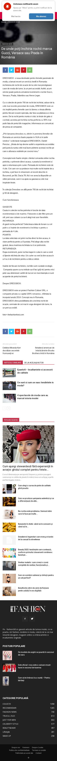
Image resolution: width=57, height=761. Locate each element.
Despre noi (16, 747)
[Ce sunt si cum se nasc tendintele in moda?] (9, 385)
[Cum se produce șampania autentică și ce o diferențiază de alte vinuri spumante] (9, 501)
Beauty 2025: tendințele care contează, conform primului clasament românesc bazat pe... (35, 552)
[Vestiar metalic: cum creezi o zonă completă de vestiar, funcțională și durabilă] (9, 565)
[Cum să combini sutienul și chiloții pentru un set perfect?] (9, 578)
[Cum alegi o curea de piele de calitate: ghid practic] (9, 489)
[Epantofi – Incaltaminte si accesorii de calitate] (9, 372)
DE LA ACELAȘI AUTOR (34, 363)
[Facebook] (25, 618)
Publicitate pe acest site (24, 753)
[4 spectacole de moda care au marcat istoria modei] (9, 398)
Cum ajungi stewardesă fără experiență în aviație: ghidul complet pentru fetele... (28, 468)
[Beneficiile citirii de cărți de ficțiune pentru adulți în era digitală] (9, 591)
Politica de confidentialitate (19, 750)
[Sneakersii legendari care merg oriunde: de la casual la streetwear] (9, 540)
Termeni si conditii (39, 750)
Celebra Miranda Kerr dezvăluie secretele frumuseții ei (12, 351)
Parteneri (26, 747)
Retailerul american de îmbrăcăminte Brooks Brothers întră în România (43, 351)
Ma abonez (41, 16)
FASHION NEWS (14, 22)
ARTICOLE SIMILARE (12, 363)
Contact (38, 753)
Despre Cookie (37, 747)
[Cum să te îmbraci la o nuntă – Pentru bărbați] (6, 681)
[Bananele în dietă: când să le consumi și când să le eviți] (9, 527)
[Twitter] (32, 618)
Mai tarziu (15, 16)
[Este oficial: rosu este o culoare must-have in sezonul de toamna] (9, 668)
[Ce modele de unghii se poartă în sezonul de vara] (7, 655)
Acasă (3, 22)
